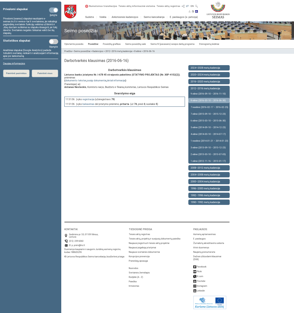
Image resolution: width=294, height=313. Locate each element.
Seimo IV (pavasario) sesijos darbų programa (172, 44)
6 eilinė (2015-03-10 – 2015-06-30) (208, 120)
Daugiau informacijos (14, 63)
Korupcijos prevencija (139, 256)
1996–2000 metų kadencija (205, 188)
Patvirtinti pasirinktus (16, 73)
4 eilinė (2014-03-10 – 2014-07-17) (208, 134)
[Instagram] (194, 286)
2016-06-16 (149, 51)
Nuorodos (133, 268)
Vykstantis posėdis (73, 44)
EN (192, 6)
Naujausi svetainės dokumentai (144, 252)
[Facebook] (194, 266)
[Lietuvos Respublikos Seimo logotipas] (218, 10)
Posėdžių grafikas (112, 44)
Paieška (133, 281)
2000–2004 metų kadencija (205, 181)
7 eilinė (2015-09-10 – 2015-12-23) (208, 114)
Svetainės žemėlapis (139, 272)
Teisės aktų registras (168, 6)
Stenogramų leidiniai (209, 44)
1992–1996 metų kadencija (205, 195)
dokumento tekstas (76, 80)
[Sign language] (193, 11)
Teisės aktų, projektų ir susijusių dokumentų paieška (154, 238)
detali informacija (116, 80)
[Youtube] (194, 281)
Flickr (199, 271)
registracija (88, 99)
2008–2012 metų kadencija (205, 167)
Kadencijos (97, 51)
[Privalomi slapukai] (53, 10)
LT (187, 6)
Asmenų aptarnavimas (204, 234)
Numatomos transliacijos (103, 6)
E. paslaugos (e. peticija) (184, 17)
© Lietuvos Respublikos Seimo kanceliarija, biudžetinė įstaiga (94, 256)
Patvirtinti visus (45, 73)
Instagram (202, 286)
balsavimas (88, 104)
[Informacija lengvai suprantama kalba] (196, 11)
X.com (200, 276)
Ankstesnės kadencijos (125, 17)
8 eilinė (137, 51)
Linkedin (201, 290)
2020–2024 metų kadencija (205, 74)
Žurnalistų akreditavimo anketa (208, 243)
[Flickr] (194, 271)
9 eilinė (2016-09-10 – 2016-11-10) (208, 93)
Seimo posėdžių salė (135, 44)
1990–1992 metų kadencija (205, 202)
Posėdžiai (93, 44)
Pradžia (68, 51)
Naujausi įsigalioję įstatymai (142, 247)
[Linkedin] (194, 290)
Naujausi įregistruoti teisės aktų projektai (149, 243)
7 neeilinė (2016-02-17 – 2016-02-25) (209, 107)
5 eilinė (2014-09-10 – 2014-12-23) (208, 127)
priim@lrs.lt (79, 245)
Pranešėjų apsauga (138, 261)
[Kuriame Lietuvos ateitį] (209, 308)
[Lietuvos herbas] (70, 11)
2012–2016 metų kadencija (118, 51)
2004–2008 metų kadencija (205, 174)
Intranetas (134, 286)
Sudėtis (89, 17)
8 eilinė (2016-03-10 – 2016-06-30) (208, 100)
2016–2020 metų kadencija (205, 81)
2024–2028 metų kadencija (205, 67)
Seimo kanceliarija (154, 17)
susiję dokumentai (96, 80)
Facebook (201, 266)
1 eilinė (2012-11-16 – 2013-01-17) (208, 161)
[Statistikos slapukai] (53, 41)
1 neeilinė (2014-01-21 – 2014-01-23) (209, 140)
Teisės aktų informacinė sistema (136, 6)
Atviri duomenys (201, 247)
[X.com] (194, 276)
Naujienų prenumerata (204, 252)
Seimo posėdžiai (82, 51)
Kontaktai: (71, 229)
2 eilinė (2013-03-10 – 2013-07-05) (208, 154)
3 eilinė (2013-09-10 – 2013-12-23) (208, 147)
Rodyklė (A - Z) (136, 277)
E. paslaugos (199, 238)
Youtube (201, 281)
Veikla (102, 17)
